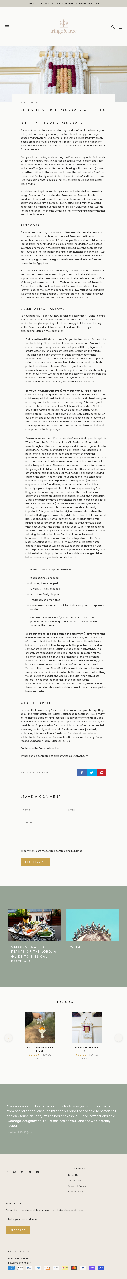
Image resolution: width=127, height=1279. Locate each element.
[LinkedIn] (37, 1172)
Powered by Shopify (19, 1262)
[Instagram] (14, 1172)
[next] (118, 1038)
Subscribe (18, 1230)
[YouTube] (30, 1172)
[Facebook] (7, 1172)
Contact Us (74, 1180)
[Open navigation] (7, 26)
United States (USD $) (21, 1251)
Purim (75, 947)
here (57, 484)
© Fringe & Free (18, 1258)
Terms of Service (77, 1186)
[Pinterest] (22, 1172)
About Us (73, 1175)
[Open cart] (120, 27)
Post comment (35, 862)
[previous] (8, 1038)
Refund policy (75, 1191)
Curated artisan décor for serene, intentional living (63, 3)
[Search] (113, 26)
